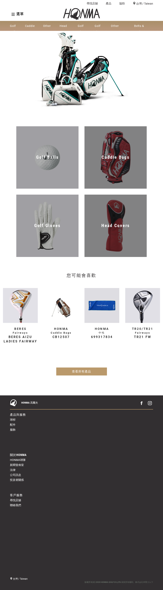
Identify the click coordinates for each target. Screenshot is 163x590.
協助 (122, 3)
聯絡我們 (15, 505)
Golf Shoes (99, 27)
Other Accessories (119, 27)
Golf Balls (13, 27)
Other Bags (47, 27)
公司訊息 (15, 474)
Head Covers (64, 27)
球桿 (13, 419)
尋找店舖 (92, 3)
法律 (13, 469)
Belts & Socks (139, 27)
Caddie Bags (30, 27)
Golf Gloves (82, 27)
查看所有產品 (81, 371)
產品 (108, 3)
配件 (13, 424)
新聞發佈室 (17, 465)
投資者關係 (17, 479)
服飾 (13, 429)
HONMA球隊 (18, 460)
